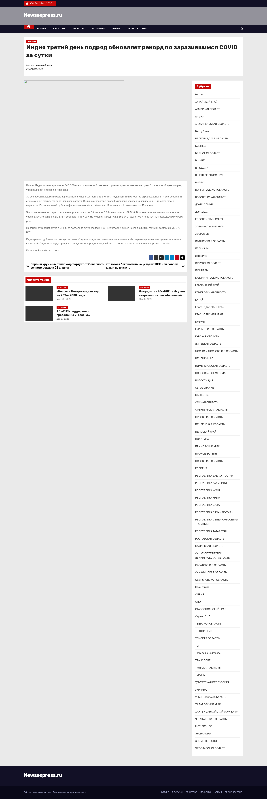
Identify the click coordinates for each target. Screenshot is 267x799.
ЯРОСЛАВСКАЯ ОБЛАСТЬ (211, 748)
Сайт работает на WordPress (38, 792)
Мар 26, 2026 (64, 299)
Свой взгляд (202, 587)
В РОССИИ (59, 28)
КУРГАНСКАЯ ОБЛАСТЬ (209, 329)
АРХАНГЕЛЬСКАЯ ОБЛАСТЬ (212, 124)
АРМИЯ (116, 28)
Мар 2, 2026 (145, 299)
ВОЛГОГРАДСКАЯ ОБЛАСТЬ (212, 190)
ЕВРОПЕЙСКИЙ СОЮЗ (209, 219)
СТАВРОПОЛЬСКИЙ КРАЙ (210, 609)
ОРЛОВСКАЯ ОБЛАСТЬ (209, 417)
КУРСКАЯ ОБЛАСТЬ (207, 336)
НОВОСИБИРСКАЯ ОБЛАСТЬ (213, 373)
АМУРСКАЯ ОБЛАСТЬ (208, 109)
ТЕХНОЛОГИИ (203, 631)
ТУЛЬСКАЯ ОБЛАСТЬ (208, 667)
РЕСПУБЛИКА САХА (207, 505)
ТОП (197, 646)
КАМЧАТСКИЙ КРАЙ (207, 285)
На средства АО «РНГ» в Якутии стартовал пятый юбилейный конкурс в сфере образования (162, 295)
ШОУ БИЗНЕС (203, 726)
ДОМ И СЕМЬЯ (204, 204)
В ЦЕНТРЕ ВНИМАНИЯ (209, 175)
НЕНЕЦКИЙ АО (204, 358)
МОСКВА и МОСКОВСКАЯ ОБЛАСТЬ (216, 351)
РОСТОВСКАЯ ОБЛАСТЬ (210, 539)
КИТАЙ (199, 300)
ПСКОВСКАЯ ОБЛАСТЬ (209, 461)
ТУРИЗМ (200, 675)
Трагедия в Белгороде (208, 653)
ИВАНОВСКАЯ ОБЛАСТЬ (210, 241)
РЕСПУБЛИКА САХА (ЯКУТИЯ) (214, 512)
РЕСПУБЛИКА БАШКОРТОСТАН (214, 476)
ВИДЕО (199, 182)
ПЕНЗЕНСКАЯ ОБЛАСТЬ (210, 424)
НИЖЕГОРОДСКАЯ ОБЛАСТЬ (213, 366)
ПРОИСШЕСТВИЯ (136, 28)
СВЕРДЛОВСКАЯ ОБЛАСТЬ (211, 580)
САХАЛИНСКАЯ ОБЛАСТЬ (211, 572)
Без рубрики (202, 131)
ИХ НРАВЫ (201, 270)
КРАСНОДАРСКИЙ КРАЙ (210, 307)
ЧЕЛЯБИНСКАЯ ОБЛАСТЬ (211, 719)
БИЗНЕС (200, 146)
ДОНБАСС (201, 212)
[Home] (29, 27)
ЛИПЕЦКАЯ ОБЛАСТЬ (208, 344)
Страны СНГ (202, 616)
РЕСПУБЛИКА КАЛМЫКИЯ (211, 483)
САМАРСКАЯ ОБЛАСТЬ (209, 546)
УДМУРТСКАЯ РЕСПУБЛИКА (212, 682)
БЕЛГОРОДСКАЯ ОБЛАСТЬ (211, 138)
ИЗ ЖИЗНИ (202, 248)
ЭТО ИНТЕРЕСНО (206, 741)
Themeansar (79, 792)
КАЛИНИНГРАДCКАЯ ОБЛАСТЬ (214, 278)
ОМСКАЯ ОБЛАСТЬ (206, 402)
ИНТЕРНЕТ (202, 256)
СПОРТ (199, 602)
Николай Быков (44, 65)
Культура (200, 322)
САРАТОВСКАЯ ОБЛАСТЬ (210, 565)
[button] (242, 29)
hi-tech (199, 94)
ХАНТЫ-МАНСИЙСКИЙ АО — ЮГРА (216, 711)
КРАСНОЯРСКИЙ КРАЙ (209, 314)
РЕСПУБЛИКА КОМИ (207, 490)
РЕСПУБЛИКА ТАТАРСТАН (211, 531)
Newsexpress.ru (43, 15)
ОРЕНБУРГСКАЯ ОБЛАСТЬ (211, 409)
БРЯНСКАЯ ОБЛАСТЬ (208, 153)
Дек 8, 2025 (63, 318)
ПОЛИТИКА (98, 28)
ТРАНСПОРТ (202, 660)
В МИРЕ (41, 28)
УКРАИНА (201, 690)
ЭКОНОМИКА (203, 733)
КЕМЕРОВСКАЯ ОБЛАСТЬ (210, 292)
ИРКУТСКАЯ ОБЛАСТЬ (208, 263)
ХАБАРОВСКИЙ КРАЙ (208, 704)
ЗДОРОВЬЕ (202, 234)
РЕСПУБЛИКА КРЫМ (207, 497)
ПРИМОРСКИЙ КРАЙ (207, 446)
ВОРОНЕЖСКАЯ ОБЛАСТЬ (211, 197)
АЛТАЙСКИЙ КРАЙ (206, 102)
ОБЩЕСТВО (78, 28)
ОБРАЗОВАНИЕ (204, 388)
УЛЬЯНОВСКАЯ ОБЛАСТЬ (210, 697)
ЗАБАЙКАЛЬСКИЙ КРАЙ (209, 226)
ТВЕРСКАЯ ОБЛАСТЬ (208, 623)
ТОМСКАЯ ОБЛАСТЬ (207, 638)
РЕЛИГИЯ (201, 468)
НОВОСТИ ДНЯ (204, 380)
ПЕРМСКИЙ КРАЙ (205, 432)
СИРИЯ (199, 594)
